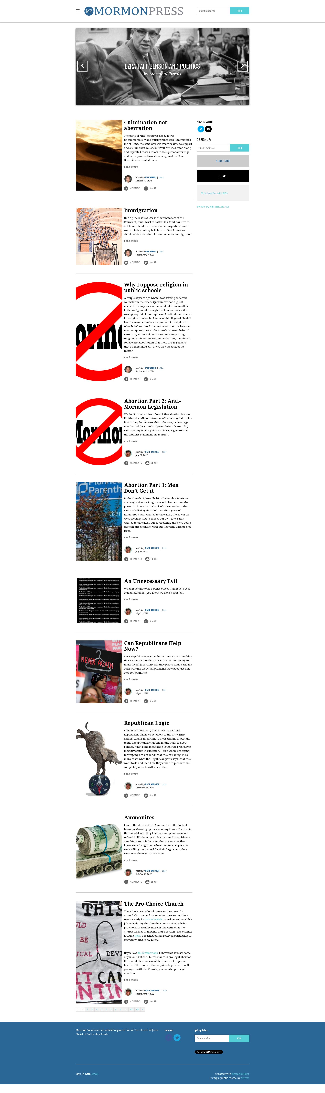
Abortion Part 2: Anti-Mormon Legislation (152, 404)
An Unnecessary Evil (151, 581)
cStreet (245, 1077)
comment (134, 188)
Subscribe (223, 161)
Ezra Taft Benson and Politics (162, 68)
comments (134, 463)
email (95, 1073)
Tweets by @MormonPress (213, 206)
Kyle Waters (150, 177)
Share (152, 188)
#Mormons (151, 952)
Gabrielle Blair (153, 919)
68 (137, 1009)
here (137, 935)
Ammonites (139, 818)
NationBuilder (240, 1073)
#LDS (141, 952)
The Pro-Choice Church (153, 904)
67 (131, 1009)
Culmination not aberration (145, 125)
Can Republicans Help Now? (152, 646)
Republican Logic (146, 723)
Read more (131, 166)
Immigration (141, 210)
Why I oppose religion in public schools (156, 287)
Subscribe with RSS (216, 193)
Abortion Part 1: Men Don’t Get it (151, 488)
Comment (135, 262)
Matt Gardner (152, 451)
